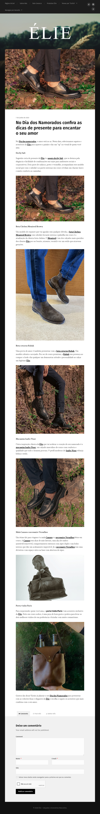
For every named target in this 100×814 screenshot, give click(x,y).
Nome (18, 759)
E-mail (55, 759)
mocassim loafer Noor (26, 447)
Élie (29, 144)
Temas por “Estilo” (68, 3)
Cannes (49, 537)
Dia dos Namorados (58, 695)
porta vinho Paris (54, 611)
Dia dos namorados (27, 141)
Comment (19, 737)
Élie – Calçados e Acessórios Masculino (53, 808)
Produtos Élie (52, 3)
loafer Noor (71, 450)
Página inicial (10, 3)
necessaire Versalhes (65, 537)
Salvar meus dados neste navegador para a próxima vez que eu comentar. (45, 777)
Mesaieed (52, 238)
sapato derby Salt (55, 158)
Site (17, 768)
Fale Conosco (37, 3)
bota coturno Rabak (65, 351)
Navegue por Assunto (12, 10)
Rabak (66, 354)
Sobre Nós (23, 3)
